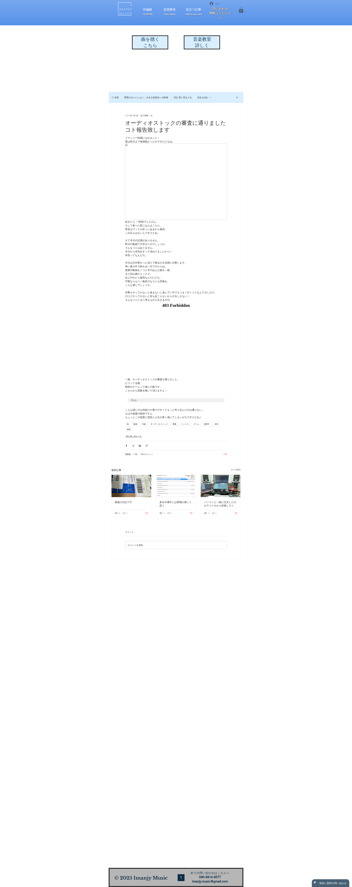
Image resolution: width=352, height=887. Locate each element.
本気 (216, 424)
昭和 (129, 429)
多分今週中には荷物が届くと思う (176, 503)
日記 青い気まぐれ (183, 97)
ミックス (185, 424)
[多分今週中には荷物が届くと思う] (176, 486)
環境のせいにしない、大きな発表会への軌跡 (146, 97)
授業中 (207, 424)
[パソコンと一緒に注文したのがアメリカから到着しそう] (220, 486)
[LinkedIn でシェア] (140, 445)
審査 (174, 424)
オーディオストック (159, 424)
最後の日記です (123, 502)
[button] (241, 10)
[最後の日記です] (131, 486)
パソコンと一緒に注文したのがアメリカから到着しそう (220, 503)
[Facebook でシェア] (126, 445)
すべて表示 (236, 469)
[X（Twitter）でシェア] (133, 445)
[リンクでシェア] (146, 445)
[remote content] (176, 340)
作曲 (144, 424)
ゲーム (196, 424)
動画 (135, 424)
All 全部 (115, 97)
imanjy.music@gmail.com (210, 881)
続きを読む (202, 97)
